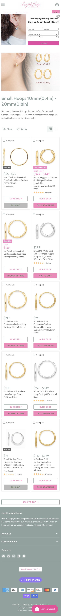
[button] (58, 16)
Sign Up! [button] (43, 43)
